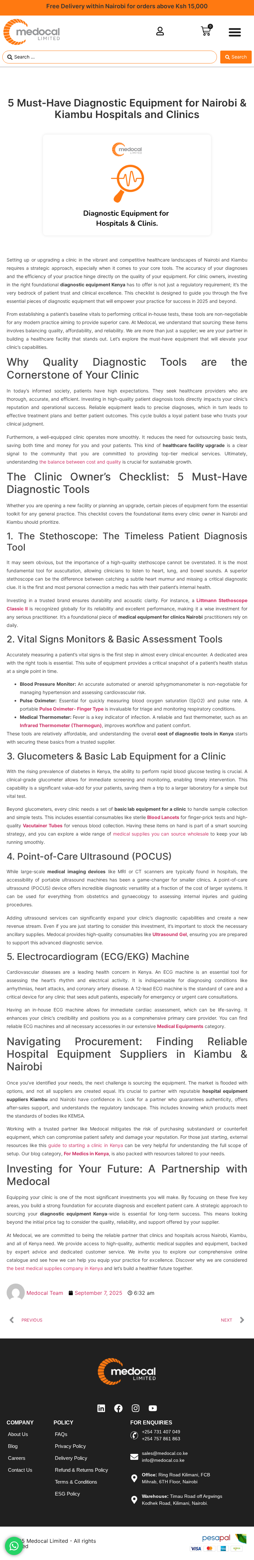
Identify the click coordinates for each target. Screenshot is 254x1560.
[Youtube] (152, 1408)
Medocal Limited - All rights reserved (51, 1543)
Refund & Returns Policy (81, 1470)
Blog (13, 1446)
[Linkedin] (101, 1408)
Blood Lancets (163, 817)
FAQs (61, 1434)
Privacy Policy (70, 1446)
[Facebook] (118, 1408)
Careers (16, 1458)
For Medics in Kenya (86, 1153)
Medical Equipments (180, 1026)
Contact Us (20, 1470)
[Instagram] (135, 1408)
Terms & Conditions (76, 1482)
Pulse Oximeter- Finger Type (71, 709)
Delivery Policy (71, 1458)
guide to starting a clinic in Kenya (85, 1145)
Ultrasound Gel (169, 934)
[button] (235, 32)
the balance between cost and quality (80, 462)
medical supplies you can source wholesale (161, 834)
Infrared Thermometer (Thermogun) (61, 725)
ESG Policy (67, 1494)
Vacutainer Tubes (43, 825)
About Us (18, 1434)
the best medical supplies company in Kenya (55, 1268)
